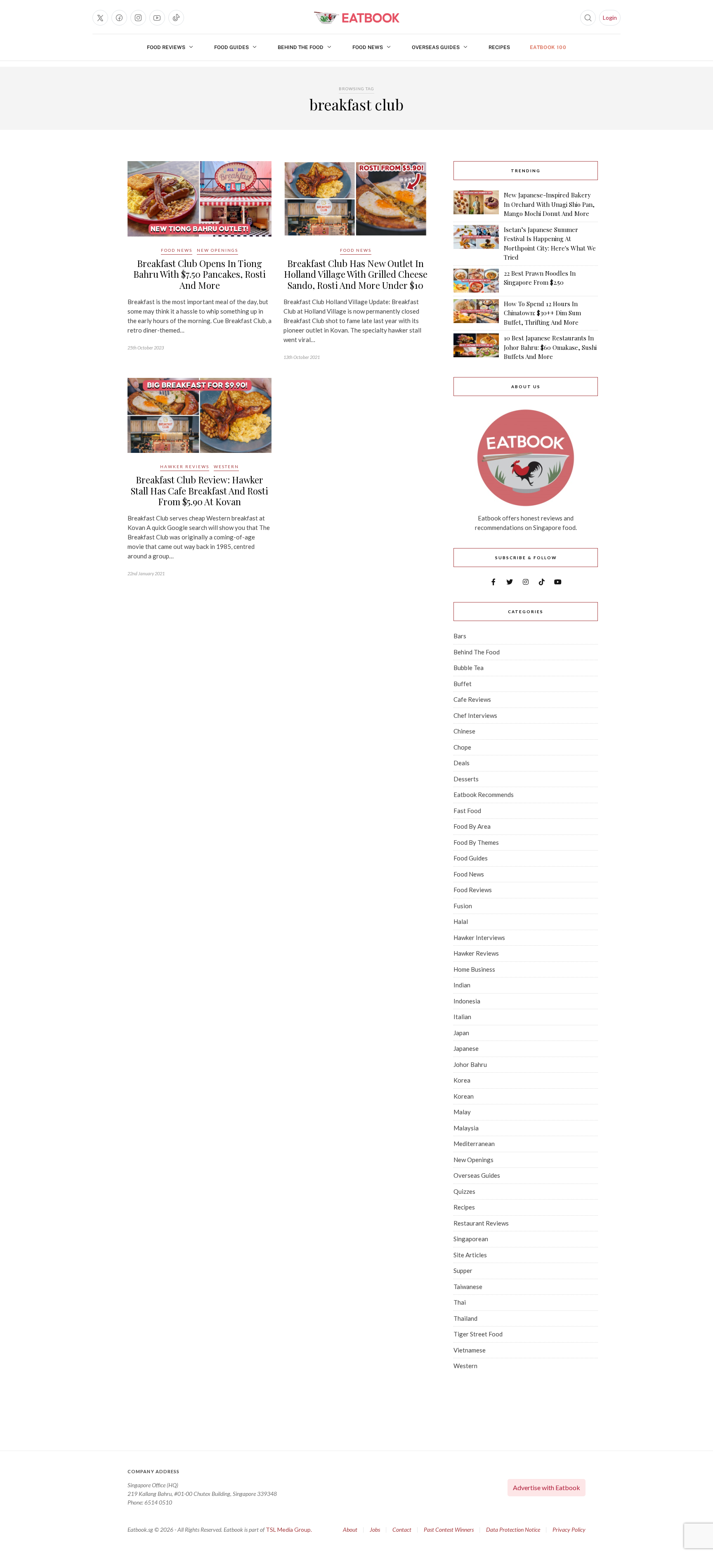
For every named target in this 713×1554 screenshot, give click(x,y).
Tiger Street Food (478, 1334)
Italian (462, 1016)
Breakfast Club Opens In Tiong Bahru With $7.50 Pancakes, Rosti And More (199, 274)
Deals (461, 762)
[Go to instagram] (138, 18)
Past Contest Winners (449, 1529)
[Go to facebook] (119, 18)
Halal (460, 921)
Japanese (466, 1048)
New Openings (217, 250)
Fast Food (467, 810)
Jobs (375, 1529)
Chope (462, 747)
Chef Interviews (475, 715)
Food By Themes (476, 842)
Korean (463, 1096)
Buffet (462, 683)
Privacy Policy (569, 1529)
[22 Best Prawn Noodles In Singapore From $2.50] (476, 281)
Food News (367, 47)
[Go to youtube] (157, 18)
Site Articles (470, 1255)
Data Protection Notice (513, 1529)
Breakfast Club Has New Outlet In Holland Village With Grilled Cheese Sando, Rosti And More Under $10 (355, 274)
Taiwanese (467, 1286)
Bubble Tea (468, 667)
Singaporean (470, 1238)
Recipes (499, 47)
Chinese (464, 731)
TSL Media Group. (289, 1529)
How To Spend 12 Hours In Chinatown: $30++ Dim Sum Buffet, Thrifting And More (542, 313)
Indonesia (466, 1001)
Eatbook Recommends (483, 794)
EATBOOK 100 (548, 47)
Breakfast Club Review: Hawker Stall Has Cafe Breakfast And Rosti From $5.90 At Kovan (199, 490)
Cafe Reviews (472, 699)
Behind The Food (300, 47)
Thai (459, 1302)
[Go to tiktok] (176, 18)
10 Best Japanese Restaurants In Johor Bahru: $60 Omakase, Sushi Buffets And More (550, 347)
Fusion (462, 905)
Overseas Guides (436, 47)
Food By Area (472, 826)
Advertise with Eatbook (546, 1487)
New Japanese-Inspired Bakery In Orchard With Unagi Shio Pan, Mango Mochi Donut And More (549, 204)
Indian (461, 985)
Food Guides (231, 47)
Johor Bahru (470, 1064)
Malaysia (466, 1128)
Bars (459, 636)
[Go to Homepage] (356, 17)
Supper (462, 1270)
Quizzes (464, 1191)
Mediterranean (474, 1143)
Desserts (466, 779)
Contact (401, 1529)
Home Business (474, 969)
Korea (461, 1080)
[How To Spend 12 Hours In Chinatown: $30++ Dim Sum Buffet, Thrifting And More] (476, 313)
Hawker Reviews (184, 466)
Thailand (465, 1318)
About (350, 1529)
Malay (462, 1112)
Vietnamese (469, 1350)
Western (226, 466)
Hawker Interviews (479, 937)
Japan (461, 1032)
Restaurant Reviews (481, 1223)
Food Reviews (166, 47)
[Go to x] (100, 18)
